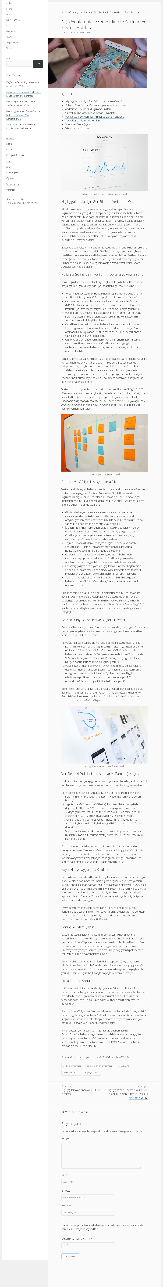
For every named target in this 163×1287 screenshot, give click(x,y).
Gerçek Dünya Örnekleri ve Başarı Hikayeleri (90, 113)
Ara (8, 58)
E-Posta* (66, 1190)
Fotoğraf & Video (13, 20)
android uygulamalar (72, 1066)
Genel (9, 161)
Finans (9, 14)
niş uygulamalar (92, 1072)
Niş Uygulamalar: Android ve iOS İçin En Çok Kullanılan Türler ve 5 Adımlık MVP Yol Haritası (127, 1093)
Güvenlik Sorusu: (76, 1238)
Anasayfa (66, 12)
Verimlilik (10, 48)
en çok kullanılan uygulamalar (99, 1066)
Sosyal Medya (12, 42)
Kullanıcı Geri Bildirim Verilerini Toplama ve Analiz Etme (95, 105)
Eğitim (9, 9)
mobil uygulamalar (71, 1072)
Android (9, 3)
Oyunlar (9, 36)
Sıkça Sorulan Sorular (77, 128)
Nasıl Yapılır (11, 31)
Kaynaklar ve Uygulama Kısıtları (82, 120)
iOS (8, 25)
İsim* (64, 1175)
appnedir (89, 32)
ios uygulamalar (124, 1066)
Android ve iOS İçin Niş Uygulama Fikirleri (88, 109)
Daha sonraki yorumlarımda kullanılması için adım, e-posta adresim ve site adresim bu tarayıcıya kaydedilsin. (102, 1227)
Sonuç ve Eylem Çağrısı (78, 124)
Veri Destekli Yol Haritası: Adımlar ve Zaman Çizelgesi (94, 116)
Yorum (65, 1139)
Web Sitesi (67, 1206)
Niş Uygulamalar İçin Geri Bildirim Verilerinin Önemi (93, 101)
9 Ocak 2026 (72, 32)
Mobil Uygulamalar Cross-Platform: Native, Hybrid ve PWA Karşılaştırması (24, 115)
